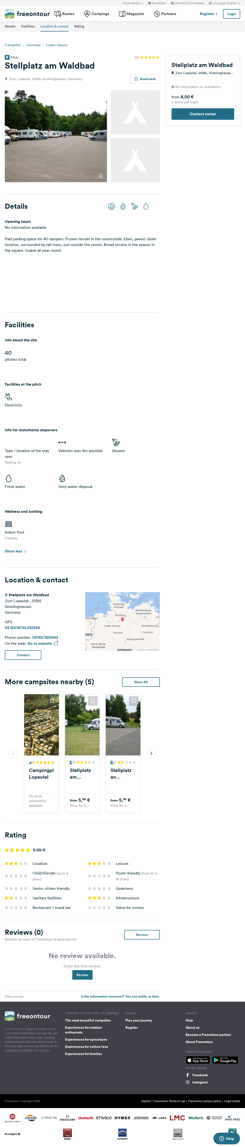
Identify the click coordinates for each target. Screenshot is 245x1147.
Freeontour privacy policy (204, 1101)
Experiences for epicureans (86, 1039)
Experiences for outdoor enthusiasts (83, 1030)
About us (192, 1027)
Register (207, 13)
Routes (68, 13)
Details (10, 26)
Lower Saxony (56, 45)
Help (189, 1020)
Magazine (135, 13)
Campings (100, 13)
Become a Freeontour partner (208, 1034)
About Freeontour (199, 1041)
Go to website (40, 643)
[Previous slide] (13, 753)
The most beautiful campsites (88, 1020)
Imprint (145, 1101)
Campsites (13, 45)
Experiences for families (83, 1053)
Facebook (200, 1075)
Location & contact (54, 26)
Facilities (28, 26)
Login (231, 13)
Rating (79, 26)
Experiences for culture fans (86, 1046)
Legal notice (232, 1101)
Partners (168, 13)
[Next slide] (151, 753)
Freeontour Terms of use (169, 1101)
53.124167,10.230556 (22, 627)
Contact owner (203, 113)
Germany (33, 45)
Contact (23, 655)
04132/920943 (45, 637)
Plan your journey (138, 1020)
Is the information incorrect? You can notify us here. (120, 996)
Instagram (200, 1082)
